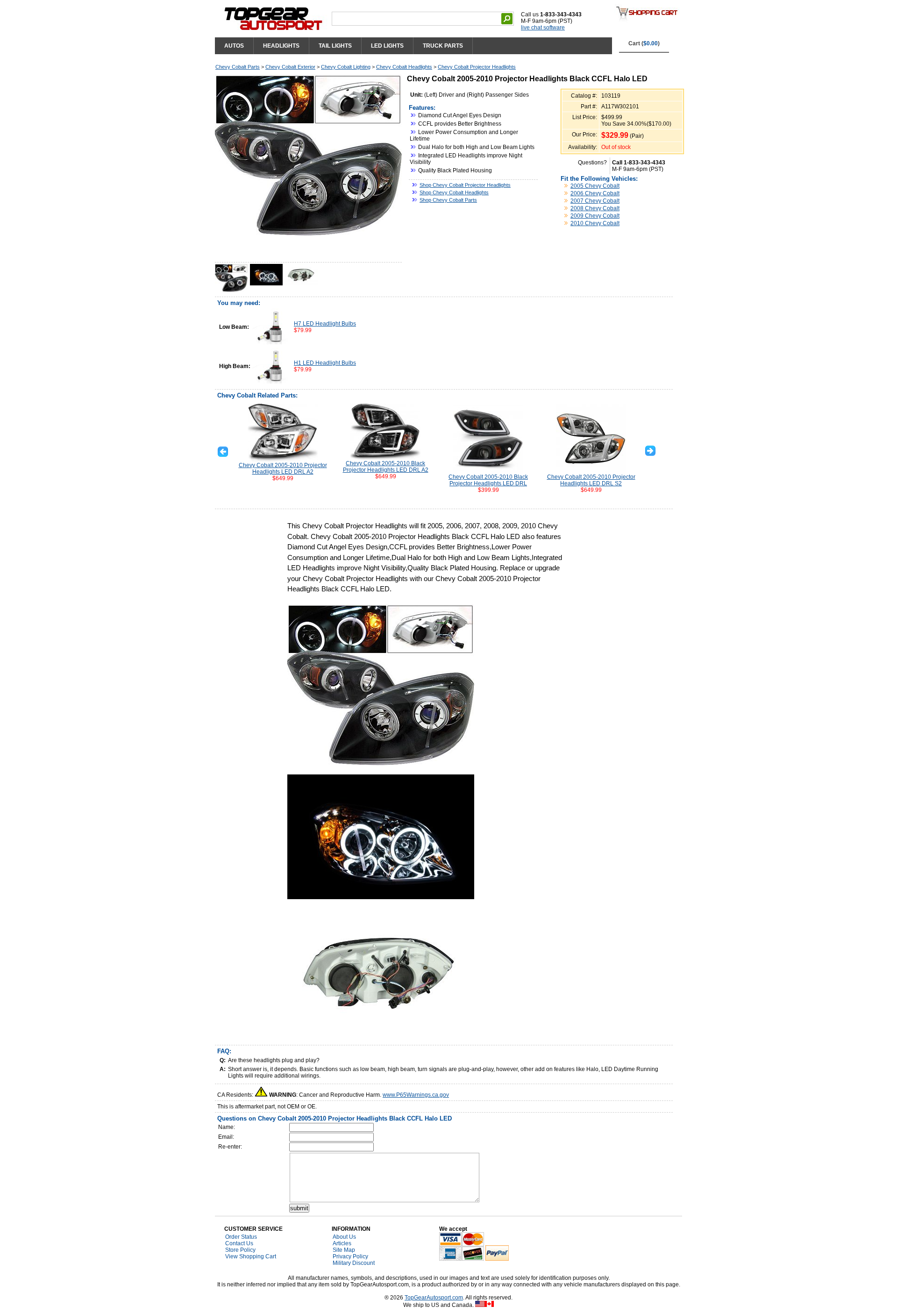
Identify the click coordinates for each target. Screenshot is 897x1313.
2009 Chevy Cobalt (594, 216)
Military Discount (354, 1263)
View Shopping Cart (250, 1256)
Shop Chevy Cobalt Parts (448, 200)
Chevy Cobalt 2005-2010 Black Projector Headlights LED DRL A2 (385, 466)
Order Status (241, 1237)
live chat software (543, 27)
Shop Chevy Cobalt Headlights (454, 192)
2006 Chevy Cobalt (594, 193)
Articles (342, 1243)
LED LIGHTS (387, 46)
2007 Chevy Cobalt (594, 201)
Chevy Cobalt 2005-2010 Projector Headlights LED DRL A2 (283, 468)
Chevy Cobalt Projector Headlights (477, 67)
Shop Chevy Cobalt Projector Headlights (465, 185)
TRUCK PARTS (443, 46)
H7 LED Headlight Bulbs (325, 323)
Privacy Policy (350, 1256)
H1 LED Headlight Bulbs (325, 363)
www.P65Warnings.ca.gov (416, 1095)
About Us (344, 1237)
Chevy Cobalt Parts (237, 67)
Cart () (644, 43)
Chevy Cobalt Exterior (290, 67)
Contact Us (239, 1243)
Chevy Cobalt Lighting (345, 67)
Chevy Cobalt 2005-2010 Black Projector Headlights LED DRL (488, 480)
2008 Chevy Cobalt (594, 208)
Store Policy (240, 1250)
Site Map (344, 1250)
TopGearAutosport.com (434, 1297)
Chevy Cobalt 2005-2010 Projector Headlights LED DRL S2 (591, 480)
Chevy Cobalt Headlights (404, 67)
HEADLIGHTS (281, 46)
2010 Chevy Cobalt (594, 223)
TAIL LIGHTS (335, 46)
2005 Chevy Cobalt (594, 186)
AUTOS (234, 46)
